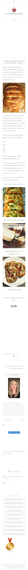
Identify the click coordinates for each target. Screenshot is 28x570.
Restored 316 (23, 564)
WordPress (15, 567)
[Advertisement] (14, 39)
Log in (20, 567)
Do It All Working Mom (14, 11)
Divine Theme (15, 566)
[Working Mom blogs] (10, 552)
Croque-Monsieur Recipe (14, 289)
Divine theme (14, 564)
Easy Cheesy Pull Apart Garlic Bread (14, 220)
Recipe (14, 57)
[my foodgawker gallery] (14, 471)
